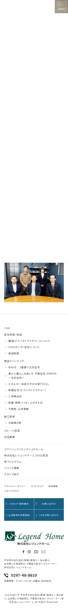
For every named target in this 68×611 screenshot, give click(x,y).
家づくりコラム (12, 461)
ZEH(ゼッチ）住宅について (24, 347)
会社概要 (9, 437)
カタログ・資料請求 (19, 503)
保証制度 (13, 353)
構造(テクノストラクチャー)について (29, 341)
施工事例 (9, 416)
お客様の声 (15, 423)
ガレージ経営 (12, 430)
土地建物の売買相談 (19, 514)
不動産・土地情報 (18, 409)
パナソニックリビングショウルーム (23, 449)
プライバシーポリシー (15, 486)
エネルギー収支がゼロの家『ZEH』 (28, 384)
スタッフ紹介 (11, 474)
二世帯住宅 (15, 396)
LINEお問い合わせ (49, 514)
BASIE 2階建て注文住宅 (24, 367)
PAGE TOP (63, 589)
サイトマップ (37, 486)
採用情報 (53, 486)
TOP (7, 328)
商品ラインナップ (14, 361)
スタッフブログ (11, 490)
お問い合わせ (49, 503)
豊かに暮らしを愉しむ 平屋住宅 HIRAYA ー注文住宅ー (33, 375)
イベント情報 (11, 468)
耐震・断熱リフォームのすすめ (25, 402)
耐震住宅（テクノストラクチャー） (27, 390)
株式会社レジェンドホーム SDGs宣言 (26, 455)
